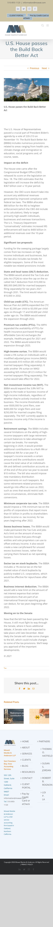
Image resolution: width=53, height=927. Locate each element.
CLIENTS (26, 759)
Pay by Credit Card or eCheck (26, 798)
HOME (25, 741)
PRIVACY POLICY (27, 864)
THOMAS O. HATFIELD (44, 752)
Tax (5, 668)
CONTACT (26, 778)
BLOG (25, 765)
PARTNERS (43, 741)
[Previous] (6, 716)
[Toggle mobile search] (42, 25)
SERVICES (26, 753)
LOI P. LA (44, 796)
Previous (34, 68)
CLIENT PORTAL (16, 15)
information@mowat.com (34, 2)
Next (44, 68)
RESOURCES (26, 771)
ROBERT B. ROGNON (44, 781)
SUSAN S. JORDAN (44, 767)
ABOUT (26, 747)
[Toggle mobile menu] (47, 25)
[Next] (47, 716)
